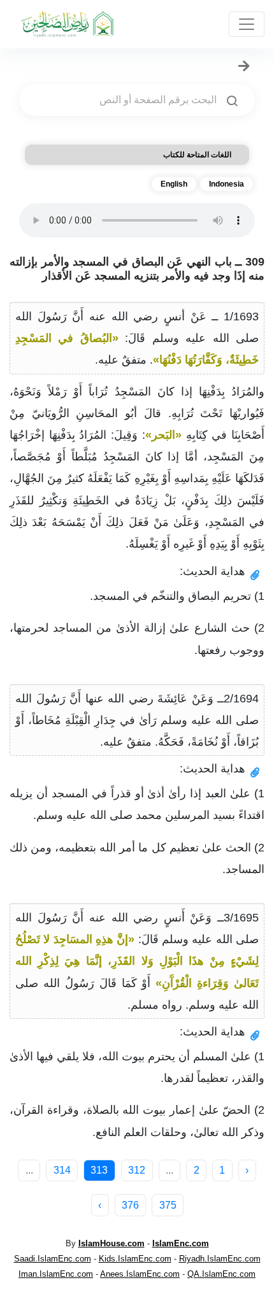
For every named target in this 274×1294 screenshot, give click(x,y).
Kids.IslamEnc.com (135, 1258)
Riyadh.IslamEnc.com (220, 1258)
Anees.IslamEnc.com (140, 1274)
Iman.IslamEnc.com (55, 1274)
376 (130, 1205)
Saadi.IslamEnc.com (52, 1258)
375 (168, 1205)
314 (62, 1170)
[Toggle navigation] (246, 24)
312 (136, 1170)
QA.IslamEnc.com (221, 1274)
